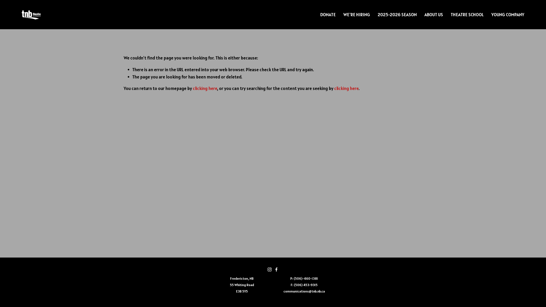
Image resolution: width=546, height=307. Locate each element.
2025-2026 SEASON (397, 14)
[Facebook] (276, 269)
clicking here (205, 88)
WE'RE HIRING (356, 14)
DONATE (328, 14)
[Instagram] (269, 269)
